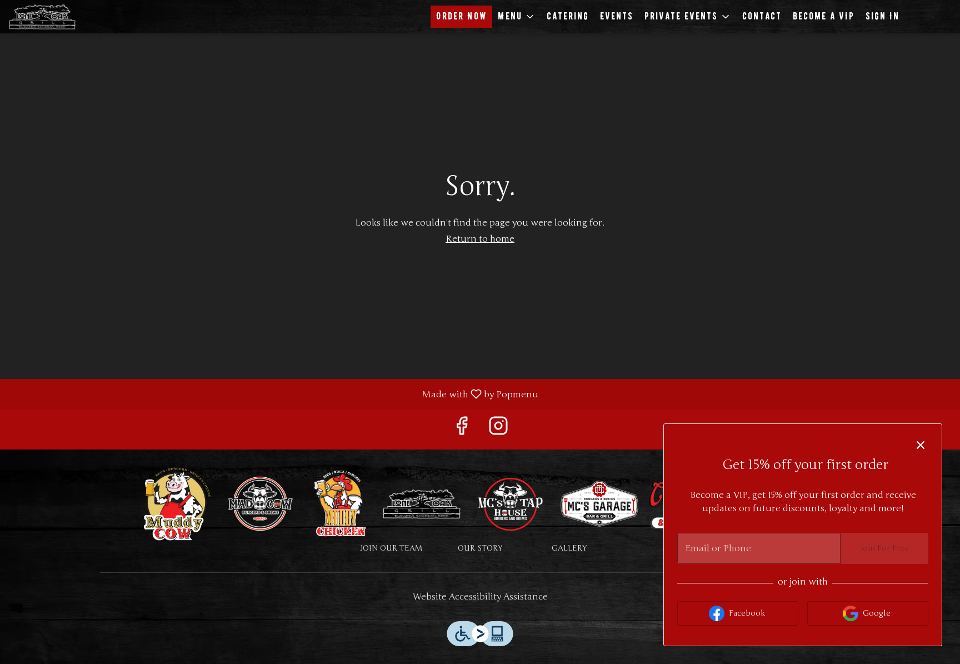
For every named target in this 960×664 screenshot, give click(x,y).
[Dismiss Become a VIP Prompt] (920, 445)
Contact (762, 16)
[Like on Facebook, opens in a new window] (462, 429)
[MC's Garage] (599, 503)
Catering (568, 16)
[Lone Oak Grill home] (59, 17)
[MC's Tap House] (510, 503)
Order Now (461, 16)
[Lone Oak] (422, 503)
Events (616, 16)
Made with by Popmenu (273, 393)
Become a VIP (823, 16)
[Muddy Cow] (177, 503)
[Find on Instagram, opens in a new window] (498, 429)
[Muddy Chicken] (341, 503)
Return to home (480, 238)
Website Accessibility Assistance (480, 596)
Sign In (882, 16)
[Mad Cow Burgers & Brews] (260, 503)
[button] (516, 17)
